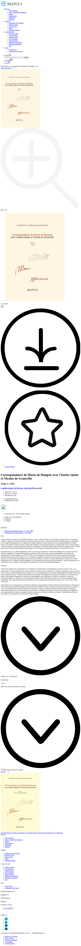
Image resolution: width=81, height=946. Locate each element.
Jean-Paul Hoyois (30, 488)
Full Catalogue (13, 10)
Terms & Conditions (11, 940)
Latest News (12, 49)
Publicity (11, 19)
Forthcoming (13, 16)
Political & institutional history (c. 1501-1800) (19, 531)
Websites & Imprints (15, 44)
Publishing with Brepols (16, 23)
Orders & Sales (13, 33)
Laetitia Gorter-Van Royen (11, 488)
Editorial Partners (14, 30)
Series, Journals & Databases (18, 12)
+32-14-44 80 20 (8, 908)
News (6, 48)
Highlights (12, 18)
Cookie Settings (10, 943)
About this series (6, 68)
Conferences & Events (16, 51)
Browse (7, 9)
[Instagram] (6, 926)
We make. (11, 936)
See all (3, 772)
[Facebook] (6, 920)
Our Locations (13, 39)
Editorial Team (13, 25)
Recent (11, 14)
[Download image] (40, 387)
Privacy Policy (9, 938)
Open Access (13, 26)
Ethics (11, 28)
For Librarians (13, 35)
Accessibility (9, 942)
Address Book (13, 37)
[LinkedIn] (6, 930)
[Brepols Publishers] (11, 5)
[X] (6, 923)
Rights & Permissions (15, 42)
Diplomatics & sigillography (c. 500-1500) (18, 533)
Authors (7, 21)
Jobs (10, 46)
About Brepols (13, 41)
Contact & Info (9, 32)
